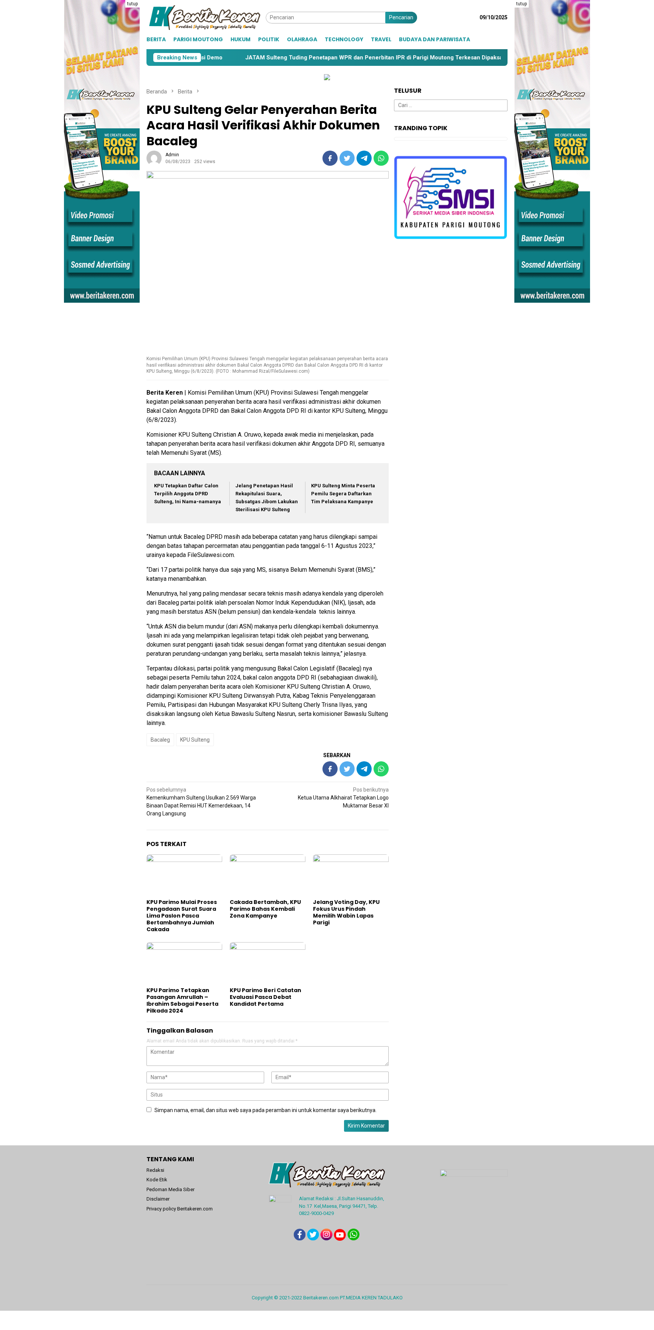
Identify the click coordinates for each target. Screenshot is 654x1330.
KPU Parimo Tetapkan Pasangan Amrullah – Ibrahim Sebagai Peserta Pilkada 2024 (182, 1000)
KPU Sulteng (195, 740)
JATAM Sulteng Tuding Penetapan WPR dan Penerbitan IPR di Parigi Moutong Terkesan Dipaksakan (302, 57)
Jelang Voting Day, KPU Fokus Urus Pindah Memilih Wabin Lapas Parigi (346, 912)
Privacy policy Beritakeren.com (179, 1209)
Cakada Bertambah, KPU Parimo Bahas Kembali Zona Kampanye (265, 908)
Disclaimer (158, 1199)
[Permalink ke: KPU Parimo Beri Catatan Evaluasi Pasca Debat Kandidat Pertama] (267, 963)
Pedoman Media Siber (170, 1189)
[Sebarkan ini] (330, 158)
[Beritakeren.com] (206, 17)
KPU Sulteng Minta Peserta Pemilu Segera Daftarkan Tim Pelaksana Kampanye (343, 493)
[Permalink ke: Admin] (154, 158)
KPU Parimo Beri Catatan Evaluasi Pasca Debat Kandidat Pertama (265, 997)
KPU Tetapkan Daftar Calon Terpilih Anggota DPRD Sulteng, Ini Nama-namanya (187, 493)
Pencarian (401, 17)
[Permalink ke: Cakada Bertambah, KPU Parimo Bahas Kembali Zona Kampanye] (267, 875)
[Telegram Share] (364, 158)
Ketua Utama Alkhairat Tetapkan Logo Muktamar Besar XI (343, 798)
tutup (132, 3)
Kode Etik (156, 1179)
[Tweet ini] (347, 158)
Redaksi (155, 1170)
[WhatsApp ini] (381, 158)
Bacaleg (160, 740)
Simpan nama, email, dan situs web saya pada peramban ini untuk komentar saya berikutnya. (265, 1110)
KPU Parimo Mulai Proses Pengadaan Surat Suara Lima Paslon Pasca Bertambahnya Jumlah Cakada (181, 915)
